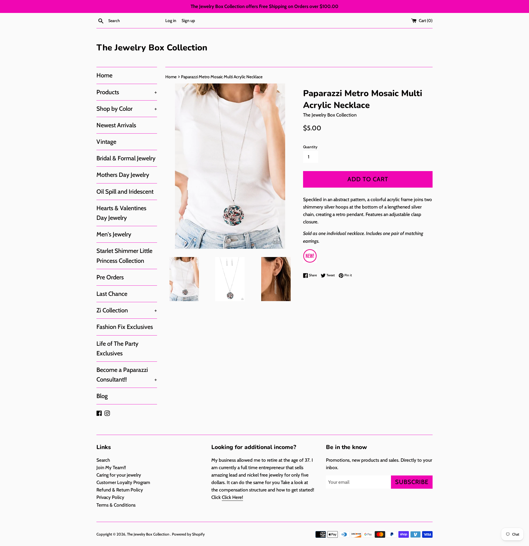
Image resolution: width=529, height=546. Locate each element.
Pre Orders (110, 277)
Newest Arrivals (116, 125)
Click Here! (232, 497)
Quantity (310, 147)
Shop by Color (126, 108)
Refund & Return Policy (119, 490)
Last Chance (111, 294)
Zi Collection (126, 310)
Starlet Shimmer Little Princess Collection (124, 255)
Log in (170, 20)
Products (126, 92)
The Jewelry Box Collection (151, 47)
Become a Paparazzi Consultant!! (126, 374)
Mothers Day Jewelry (122, 175)
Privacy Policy (110, 497)
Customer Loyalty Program (123, 482)
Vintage (106, 141)
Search (103, 460)
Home (104, 75)
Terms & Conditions (116, 505)
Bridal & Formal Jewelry (125, 158)
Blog (102, 396)
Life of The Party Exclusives (117, 348)
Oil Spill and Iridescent (124, 191)
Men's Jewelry (113, 234)
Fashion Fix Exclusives (124, 327)
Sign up (188, 20)
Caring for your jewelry (118, 475)
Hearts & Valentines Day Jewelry (121, 212)
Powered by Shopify (188, 534)
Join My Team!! (111, 467)
